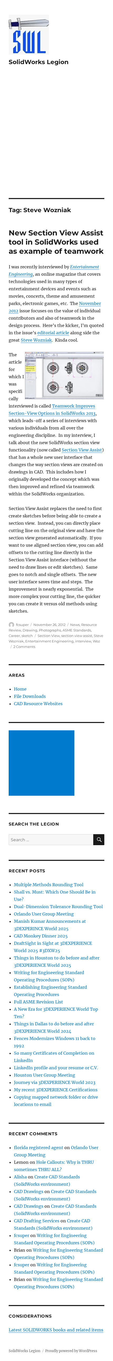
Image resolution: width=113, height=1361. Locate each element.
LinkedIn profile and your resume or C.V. (56, 1067)
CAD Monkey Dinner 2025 (41, 936)
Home (20, 689)
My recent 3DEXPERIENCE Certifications (55, 1089)
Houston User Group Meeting (44, 1075)
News (75, 625)
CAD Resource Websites (38, 703)
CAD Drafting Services (36, 1220)
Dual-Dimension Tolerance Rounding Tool (58, 906)
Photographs (50, 630)
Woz (96, 641)
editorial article (53, 332)
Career (14, 636)
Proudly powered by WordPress (71, 1351)
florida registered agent (38, 1147)
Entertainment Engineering (49, 641)
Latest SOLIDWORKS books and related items (56, 1329)
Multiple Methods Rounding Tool (48, 884)
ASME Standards (77, 630)
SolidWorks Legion (39, 62)
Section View (49, 636)
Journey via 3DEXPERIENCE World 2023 (54, 1082)
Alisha (20, 1176)
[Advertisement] (56, 139)
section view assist (76, 636)
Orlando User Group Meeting (44, 914)
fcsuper (22, 625)
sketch (27, 636)
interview (83, 641)
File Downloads (30, 696)
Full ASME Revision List (38, 1001)
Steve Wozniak (36, 340)
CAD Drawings (28, 1191)
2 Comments (24, 647)
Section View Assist (82, 450)
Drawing (30, 630)
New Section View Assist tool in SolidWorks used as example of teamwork (56, 242)
